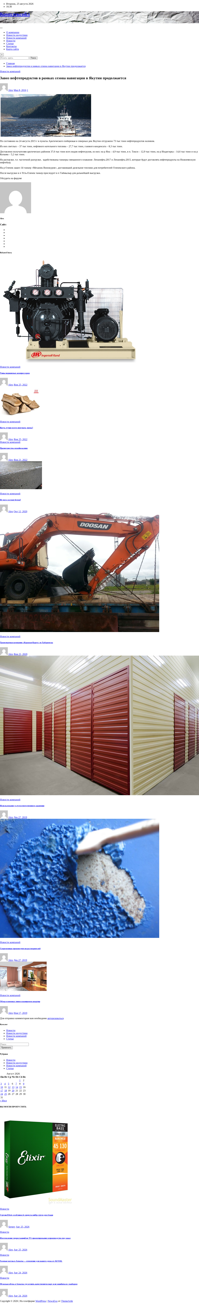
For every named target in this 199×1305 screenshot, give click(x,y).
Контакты (11, 46)
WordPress (40, 1301)
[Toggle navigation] (1, 27)
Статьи (10, 43)
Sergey (11, 1226)
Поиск (33, 58)
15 (20, 1087)
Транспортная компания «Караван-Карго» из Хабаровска (26, 642)
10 (1, 1087)
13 (13, 1087)
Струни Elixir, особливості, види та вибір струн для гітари (26, 1215)
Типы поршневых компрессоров (15, 373)
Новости (10, 40)
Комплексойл (15, 14)
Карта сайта (12, 49)
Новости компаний (16, 38)
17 (1, 1090)
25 (5, 1094)
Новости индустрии (17, 35)
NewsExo (53, 1301)
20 (13, 1090)
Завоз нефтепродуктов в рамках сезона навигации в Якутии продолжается (46, 66)
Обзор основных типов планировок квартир (20, 1001)
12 (9, 1087)
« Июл (3, 1100)
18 (5, 1090)
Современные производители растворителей (20, 948)
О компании (12, 32)
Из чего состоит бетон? (10, 500)
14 (17, 1087)
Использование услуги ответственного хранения (22, 805)
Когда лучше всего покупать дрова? (16, 428)
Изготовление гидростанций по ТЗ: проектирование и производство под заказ (35, 1238)
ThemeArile (67, 1301)
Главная (10, 63)
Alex (10, 90)
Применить (6, 1047)
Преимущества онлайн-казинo (14, 448)
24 (1, 1094)
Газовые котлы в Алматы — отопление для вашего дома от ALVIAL (31, 1261)
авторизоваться (55, 1018)
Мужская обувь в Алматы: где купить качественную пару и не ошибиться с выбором (38, 1284)
